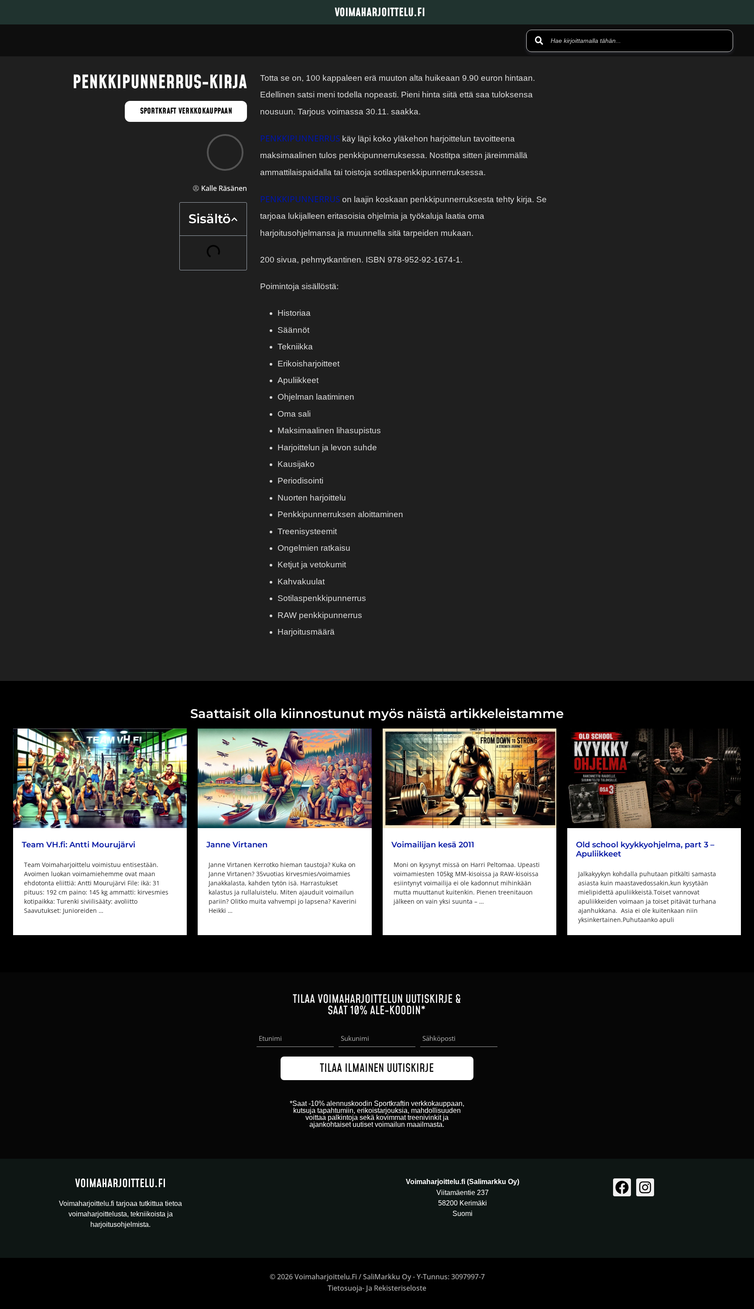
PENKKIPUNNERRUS (300, 138)
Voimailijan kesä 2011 (432, 845)
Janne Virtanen (236, 845)
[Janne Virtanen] (284, 778)
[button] (234, 219)
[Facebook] (622, 1187)
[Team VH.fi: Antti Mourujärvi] (100, 778)
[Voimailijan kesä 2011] (469, 778)
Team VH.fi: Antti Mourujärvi (78, 845)
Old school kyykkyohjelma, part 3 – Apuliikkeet (645, 849)
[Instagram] (645, 1187)
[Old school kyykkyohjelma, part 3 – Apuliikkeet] (654, 778)
